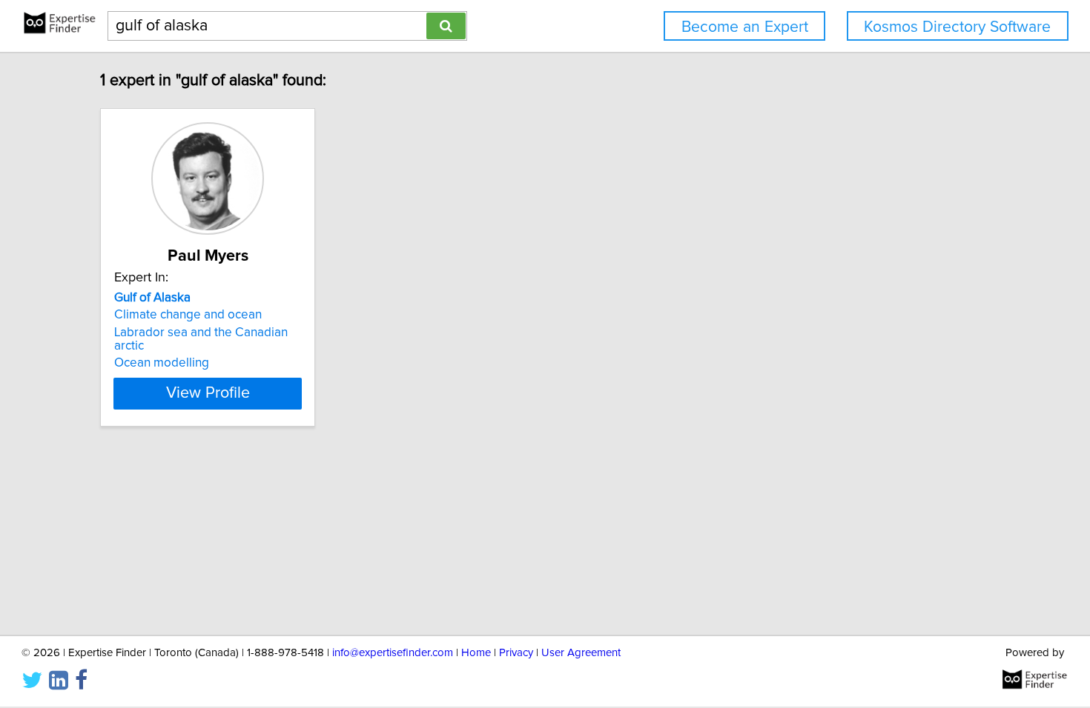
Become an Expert (744, 27)
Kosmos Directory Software (957, 27)
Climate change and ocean (188, 314)
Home (476, 652)
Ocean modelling (161, 363)
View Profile (208, 393)
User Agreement (581, 652)
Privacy (516, 652)
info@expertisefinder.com (392, 652)
